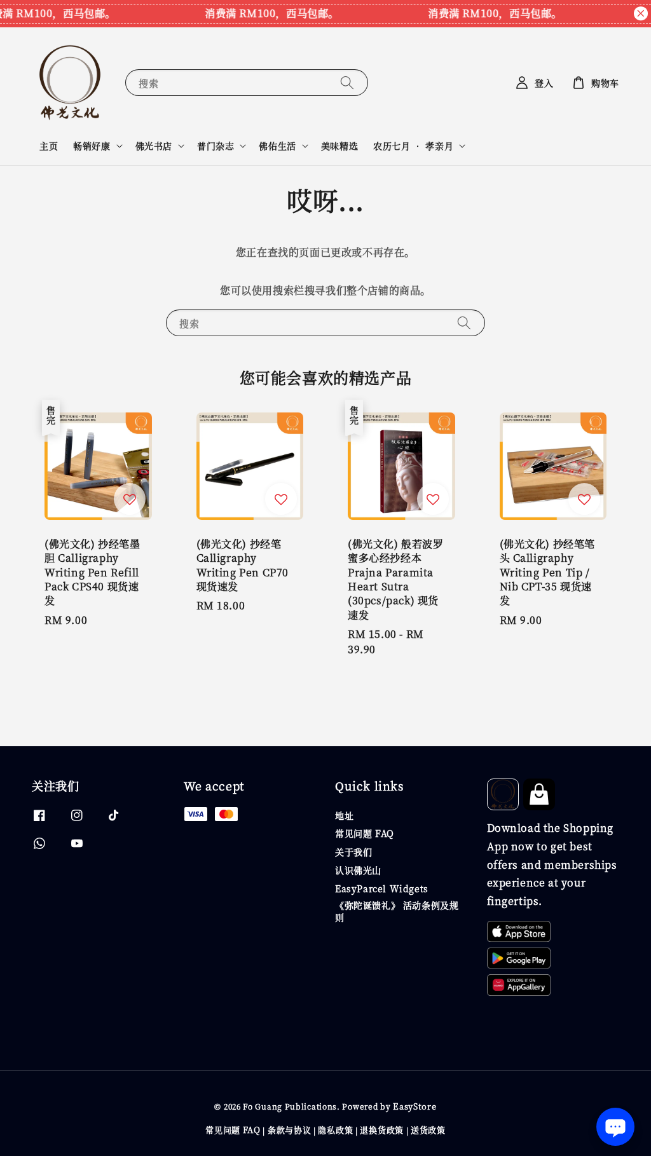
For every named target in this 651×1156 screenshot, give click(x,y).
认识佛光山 (358, 870)
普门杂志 (215, 145)
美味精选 (339, 145)
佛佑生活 (277, 145)
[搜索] (347, 82)
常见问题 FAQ (364, 833)
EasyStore (414, 1106)
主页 (48, 145)
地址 (344, 816)
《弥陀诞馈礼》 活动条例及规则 (396, 911)
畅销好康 (91, 145)
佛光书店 (153, 145)
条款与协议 (290, 1130)
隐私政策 (335, 1130)
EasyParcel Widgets (381, 888)
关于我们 (353, 851)
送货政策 (428, 1130)
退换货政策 (382, 1130)
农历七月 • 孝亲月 (413, 145)
